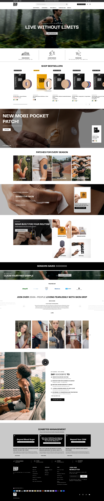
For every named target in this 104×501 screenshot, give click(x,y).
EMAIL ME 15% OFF (62, 254)
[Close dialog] (72, 237)
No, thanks (62, 258)
